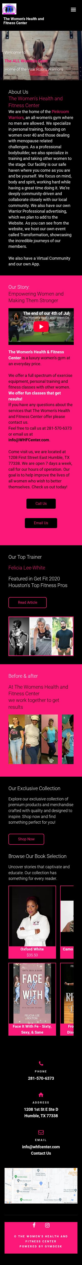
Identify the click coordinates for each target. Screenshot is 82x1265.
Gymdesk (53, 1246)
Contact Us (41, 1153)
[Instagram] (47, 1225)
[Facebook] (34, 1225)
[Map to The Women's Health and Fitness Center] (41, 1186)
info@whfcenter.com (41, 1146)
